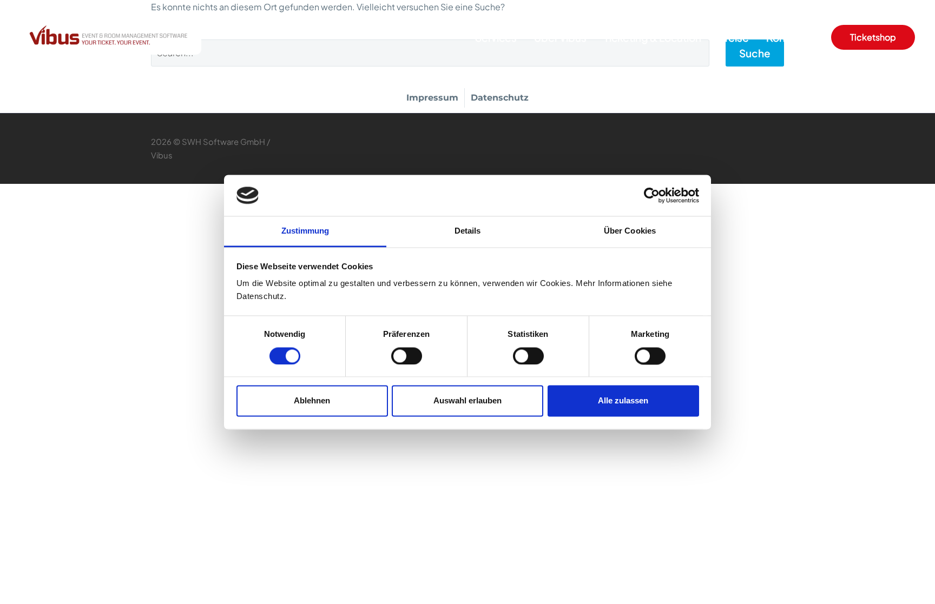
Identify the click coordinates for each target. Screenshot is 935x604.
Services (496, 37)
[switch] (406, 355)
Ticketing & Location (652, 37)
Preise (734, 37)
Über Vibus (560, 37)
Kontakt (785, 37)
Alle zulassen (623, 401)
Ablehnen (312, 401)
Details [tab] (468, 231)
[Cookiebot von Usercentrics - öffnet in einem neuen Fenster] (651, 195)
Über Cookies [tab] (630, 231)
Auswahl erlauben (467, 401)
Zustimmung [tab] (305, 231)
